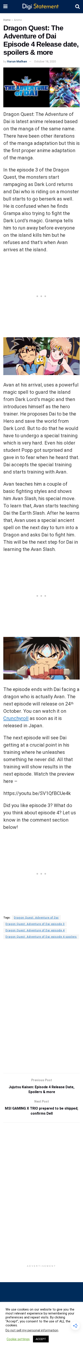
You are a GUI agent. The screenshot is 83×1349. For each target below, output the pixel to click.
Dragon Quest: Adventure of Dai (36, 917)
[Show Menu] (5, 6)
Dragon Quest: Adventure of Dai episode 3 (35, 924)
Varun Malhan (17, 61)
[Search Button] (77, 6)
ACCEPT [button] (41, 1339)
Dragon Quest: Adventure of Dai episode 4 (35, 930)
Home (6, 20)
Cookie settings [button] (18, 1339)
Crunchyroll (16, 718)
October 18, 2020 (45, 61)
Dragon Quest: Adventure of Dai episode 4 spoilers (41, 936)
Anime (18, 20)
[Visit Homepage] (41, 7)
